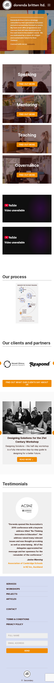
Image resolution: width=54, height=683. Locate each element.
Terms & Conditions (17, 619)
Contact (11, 609)
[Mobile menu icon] (48, 5)
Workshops (13, 589)
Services (11, 584)
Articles (11, 599)
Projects (11, 594)
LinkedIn (31, 44)
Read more (25, 459)
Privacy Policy (14, 624)
